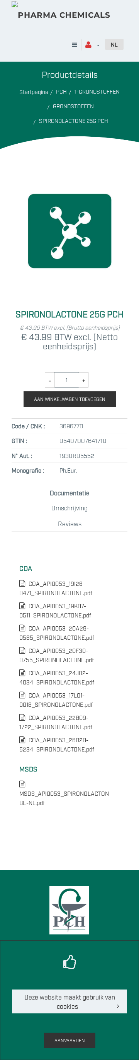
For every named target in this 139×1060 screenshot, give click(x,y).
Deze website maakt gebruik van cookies (69, 1001)
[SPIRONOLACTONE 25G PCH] (69, 179)
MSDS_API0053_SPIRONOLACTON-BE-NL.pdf (65, 793)
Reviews (69, 523)
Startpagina (33, 91)
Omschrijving (69, 508)
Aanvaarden (69, 1040)
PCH (61, 91)
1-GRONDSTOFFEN (97, 91)
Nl (114, 44)
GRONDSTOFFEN (73, 105)
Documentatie (70, 492)
